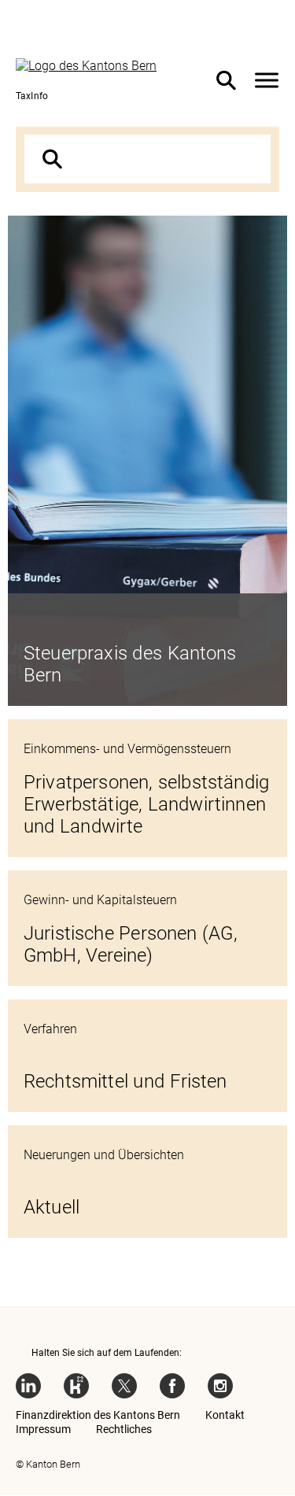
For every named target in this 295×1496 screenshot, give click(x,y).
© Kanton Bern (48, 1464)
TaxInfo (32, 96)
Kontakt (225, 1415)
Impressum (43, 1429)
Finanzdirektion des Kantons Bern (98, 1415)
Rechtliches (124, 1429)
